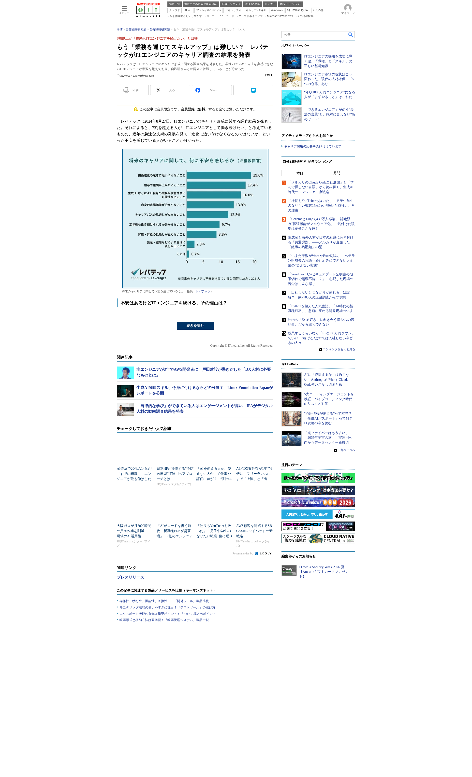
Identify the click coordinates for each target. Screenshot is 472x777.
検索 (351, 34)
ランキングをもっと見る (339, 349)
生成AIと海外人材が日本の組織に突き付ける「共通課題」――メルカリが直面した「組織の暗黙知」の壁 (321, 242)
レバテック (203, 291)
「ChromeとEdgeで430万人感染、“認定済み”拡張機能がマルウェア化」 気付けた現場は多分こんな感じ (321, 223)
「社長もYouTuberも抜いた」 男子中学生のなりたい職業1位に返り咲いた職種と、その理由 (214, 536)
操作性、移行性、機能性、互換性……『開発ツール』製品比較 (164, 601)
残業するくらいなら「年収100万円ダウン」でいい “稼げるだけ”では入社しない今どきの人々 (321, 338)
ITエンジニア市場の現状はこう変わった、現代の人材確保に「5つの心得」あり (329, 79)
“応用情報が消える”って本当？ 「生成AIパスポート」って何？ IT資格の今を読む (330, 418)
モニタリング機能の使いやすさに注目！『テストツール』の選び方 (167, 607)
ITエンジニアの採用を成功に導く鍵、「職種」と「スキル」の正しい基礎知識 (328, 61)
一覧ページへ (346, 450)
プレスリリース (130, 577)
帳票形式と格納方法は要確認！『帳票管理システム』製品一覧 (164, 620)
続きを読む (195, 325)
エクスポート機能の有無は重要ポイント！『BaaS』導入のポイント (167, 614)
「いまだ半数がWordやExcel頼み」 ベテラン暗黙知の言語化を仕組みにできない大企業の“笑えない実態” (321, 260)
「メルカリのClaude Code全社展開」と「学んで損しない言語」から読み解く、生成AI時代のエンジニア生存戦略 (321, 187)
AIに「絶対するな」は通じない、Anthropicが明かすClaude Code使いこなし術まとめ (326, 379)
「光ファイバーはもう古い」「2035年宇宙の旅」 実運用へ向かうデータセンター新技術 (328, 437)
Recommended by (243, 553)
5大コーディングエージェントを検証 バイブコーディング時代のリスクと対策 (329, 399)
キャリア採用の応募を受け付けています (312, 146)
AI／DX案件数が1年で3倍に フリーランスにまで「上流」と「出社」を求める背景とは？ (254, 479)
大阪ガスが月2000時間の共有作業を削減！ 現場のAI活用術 (134, 531)
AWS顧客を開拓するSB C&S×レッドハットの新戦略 (254, 531)
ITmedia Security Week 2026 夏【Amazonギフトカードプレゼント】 (324, 572)
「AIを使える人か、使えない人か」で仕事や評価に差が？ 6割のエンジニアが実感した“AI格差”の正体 (214, 479)
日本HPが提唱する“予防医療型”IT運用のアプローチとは (175, 474)
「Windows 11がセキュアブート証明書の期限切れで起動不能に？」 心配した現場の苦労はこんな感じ (320, 279)
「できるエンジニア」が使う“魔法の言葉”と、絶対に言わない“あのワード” (329, 114)
